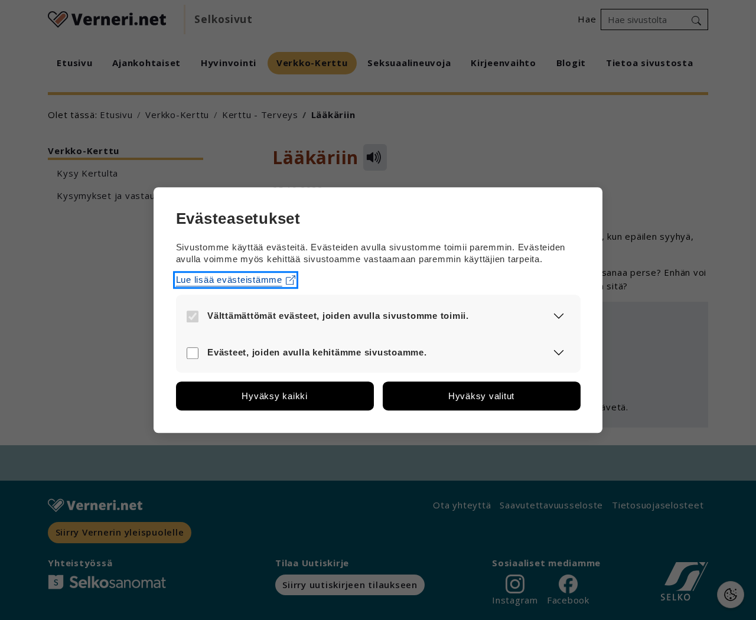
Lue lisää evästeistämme (229, 280)
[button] (559, 315)
